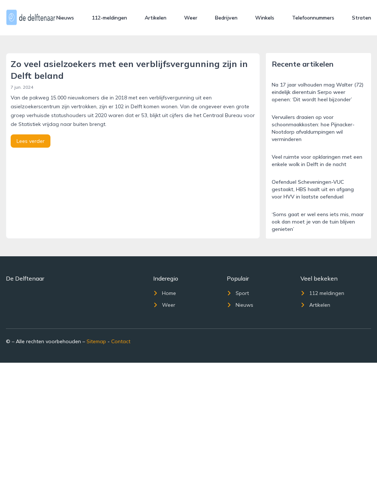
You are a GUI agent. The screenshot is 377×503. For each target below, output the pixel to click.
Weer (190, 17)
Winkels (264, 17)
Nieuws (65, 17)
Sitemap (96, 341)
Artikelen (155, 17)
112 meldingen (326, 293)
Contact (120, 341)
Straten (361, 17)
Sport (242, 293)
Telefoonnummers (313, 17)
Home (169, 293)
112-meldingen (109, 17)
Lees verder (31, 141)
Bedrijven (226, 17)
